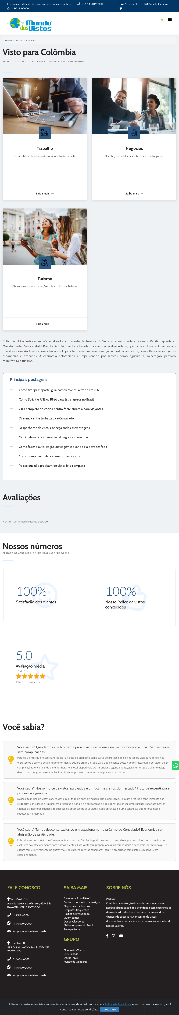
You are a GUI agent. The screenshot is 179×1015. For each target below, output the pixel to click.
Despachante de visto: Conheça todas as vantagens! (55, 428)
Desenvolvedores (74, 921)
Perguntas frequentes (76, 910)
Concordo (109, 1009)
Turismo (44, 278)
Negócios (134, 148)
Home (8, 40)
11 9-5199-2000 (22, 923)
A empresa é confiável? (77, 898)
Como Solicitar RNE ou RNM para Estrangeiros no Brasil (56, 399)
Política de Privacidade (77, 913)
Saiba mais (42, 193)
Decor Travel (71, 957)
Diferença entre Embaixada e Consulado (46, 418)
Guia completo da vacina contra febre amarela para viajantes (61, 409)
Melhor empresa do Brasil (78, 925)
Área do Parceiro (158, 3)
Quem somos (72, 917)
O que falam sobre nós (77, 906)
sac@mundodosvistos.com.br (29, 931)
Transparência (72, 929)
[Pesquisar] (162, 20)
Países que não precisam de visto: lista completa (52, 466)
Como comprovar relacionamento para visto (49, 456)
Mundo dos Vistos (74, 950)
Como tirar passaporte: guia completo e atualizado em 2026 (60, 390)
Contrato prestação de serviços (82, 902)
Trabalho (45, 148)
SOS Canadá (71, 954)
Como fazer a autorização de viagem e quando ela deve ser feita (63, 447)
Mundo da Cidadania (75, 961)
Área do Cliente (134, 3)
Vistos (19, 40)
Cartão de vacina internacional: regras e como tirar (53, 437)
